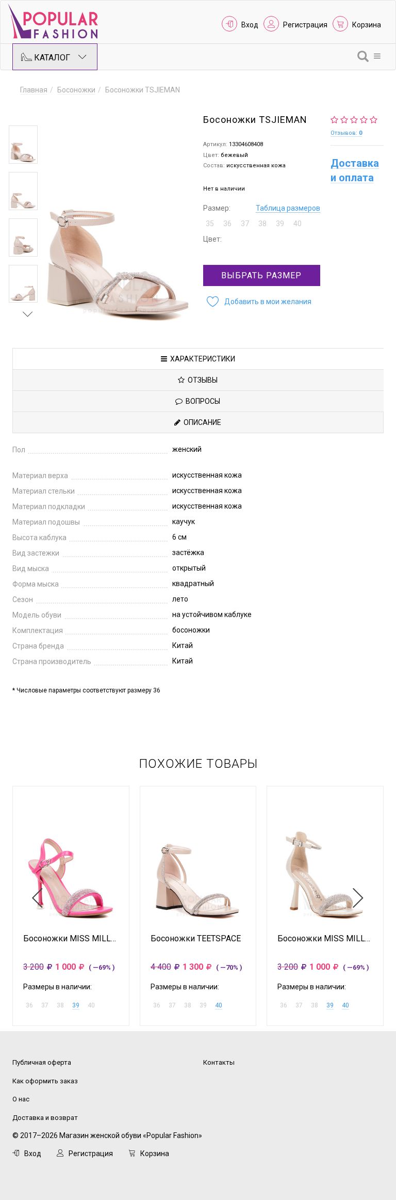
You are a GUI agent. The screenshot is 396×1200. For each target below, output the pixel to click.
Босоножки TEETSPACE (196, 938)
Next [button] (27, 314)
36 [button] (227, 223)
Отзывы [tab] (201, 380)
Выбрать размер (261, 275)
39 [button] (280, 223)
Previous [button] (27, 110)
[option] (23, 144)
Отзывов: (346, 133)
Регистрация (305, 25)
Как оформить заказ (45, 1081)
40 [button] (297, 223)
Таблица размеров (288, 208)
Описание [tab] (200, 422)
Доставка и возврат (45, 1118)
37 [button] (245, 223)
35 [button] (210, 223)
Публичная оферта (41, 1062)
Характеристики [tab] (201, 359)
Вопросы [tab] (201, 401)
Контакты (219, 1062)
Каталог (51, 57)
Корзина (366, 25)
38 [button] (262, 223)
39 (75, 1005)
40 (218, 1005)
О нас (20, 1099)
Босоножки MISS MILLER (71, 938)
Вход (249, 25)
